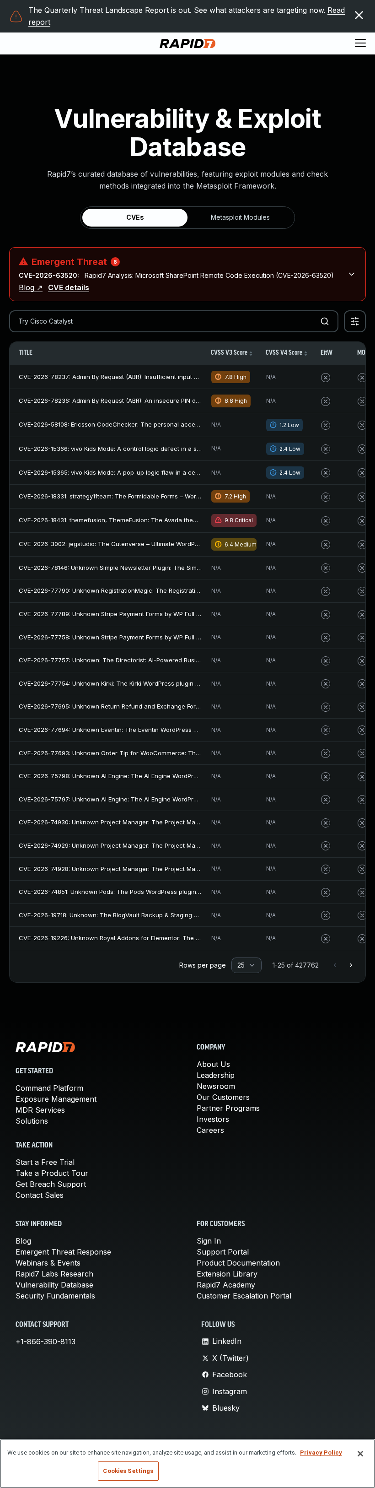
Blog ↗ (31, 287)
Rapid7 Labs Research (54, 1273)
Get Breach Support (51, 1184)
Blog (23, 1240)
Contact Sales (40, 1195)
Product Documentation (238, 1262)
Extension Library (227, 1273)
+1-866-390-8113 (45, 1341)
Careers (210, 1130)
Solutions (32, 1120)
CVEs (135, 217)
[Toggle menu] (360, 43)
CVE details (68, 287)
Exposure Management (56, 1099)
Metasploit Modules (240, 217)
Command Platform (49, 1088)
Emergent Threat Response (63, 1251)
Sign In (209, 1240)
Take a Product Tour (52, 1173)
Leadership (216, 1075)
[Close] (360, 1454)
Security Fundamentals (55, 1295)
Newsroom (216, 1086)
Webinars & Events (48, 1262)
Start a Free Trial (45, 1162)
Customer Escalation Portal (244, 1295)
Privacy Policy (321, 1452)
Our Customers (223, 1097)
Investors (213, 1119)
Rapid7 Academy (226, 1284)
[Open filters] (355, 321)
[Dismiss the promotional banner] (359, 15)
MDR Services (40, 1110)
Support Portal (223, 1251)
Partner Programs (228, 1108)
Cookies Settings (128, 1470)
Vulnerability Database (54, 1284)
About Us (213, 1064)
